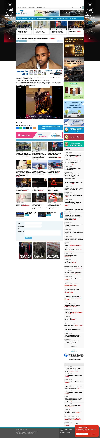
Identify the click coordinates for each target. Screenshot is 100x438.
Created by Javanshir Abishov (65, 432)
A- (58, 41)
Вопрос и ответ (23, 7)
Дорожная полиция (62, 18)
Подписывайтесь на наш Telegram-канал (50, 127)
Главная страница (22, 18)
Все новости (73, 346)
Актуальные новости (42, 18)
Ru (82, 7)
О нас (18, 7)
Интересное (73, 18)
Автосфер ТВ (20, 21)
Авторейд (52, 18)
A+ (61, 41)
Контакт (44, 7)
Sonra (93, 434)
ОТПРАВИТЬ (28, 237)
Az (80, 7)
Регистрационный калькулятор (35, 7)
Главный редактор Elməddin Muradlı (66, 430)
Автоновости (32, 18)
